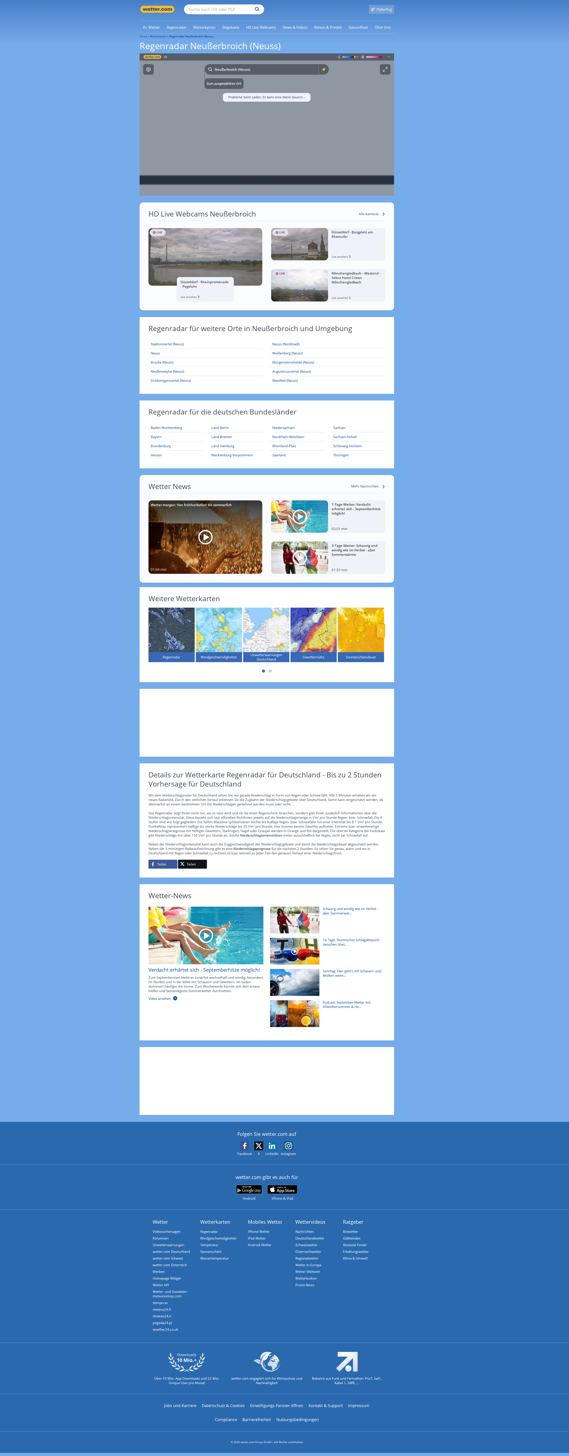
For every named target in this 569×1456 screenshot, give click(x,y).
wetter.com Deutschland (171, 1251)
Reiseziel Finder (355, 1245)
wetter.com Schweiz (168, 1258)
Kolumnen (160, 1238)
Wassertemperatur (214, 1258)
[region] (267, 124)
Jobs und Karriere (180, 1405)
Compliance (226, 1419)
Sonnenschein (211, 1251)
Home (143, 36)
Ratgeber (353, 1221)
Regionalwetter (306, 1258)
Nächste (381, 630)
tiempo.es (160, 1302)
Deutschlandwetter (309, 1238)
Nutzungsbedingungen (297, 1419)
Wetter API (161, 1285)
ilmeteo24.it (162, 1316)
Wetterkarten (158, 36)
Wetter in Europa (308, 1265)
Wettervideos (310, 1221)
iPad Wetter (257, 1238)
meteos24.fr (162, 1309)
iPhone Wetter (259, 1231)
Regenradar (209, 1231)
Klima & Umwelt (355, 1258)
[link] (151, 27)
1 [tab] (263, 671)
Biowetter (350, 1231)
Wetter (160, 1221)
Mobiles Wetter (265, 1221)
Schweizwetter (306, 1245)
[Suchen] (256, 9)
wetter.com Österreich (170, 1265)
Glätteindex (352, 1238)
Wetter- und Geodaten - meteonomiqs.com (171, 1293)
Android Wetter (259, 1245)
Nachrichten (304, 1231)
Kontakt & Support (326, 1405)
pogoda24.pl (162, 1323)
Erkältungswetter (356, 1251)
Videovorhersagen (166, 1231)
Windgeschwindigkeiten (218, 1238)
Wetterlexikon (306, 1278)
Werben (159, 1271)
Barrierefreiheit (256, 1419)
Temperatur (209, 1245)
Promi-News (304, 1285)
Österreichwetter (308, 1251)
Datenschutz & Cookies (223, 1405)
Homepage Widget (167, 1278)
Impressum (358, 1405)
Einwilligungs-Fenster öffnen (276, 1405)
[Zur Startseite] (157, 9)
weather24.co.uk (165, 1329)
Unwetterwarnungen (168, 1245)
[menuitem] (151, 27)
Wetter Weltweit (307, 1271)
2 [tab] (270, 671)
